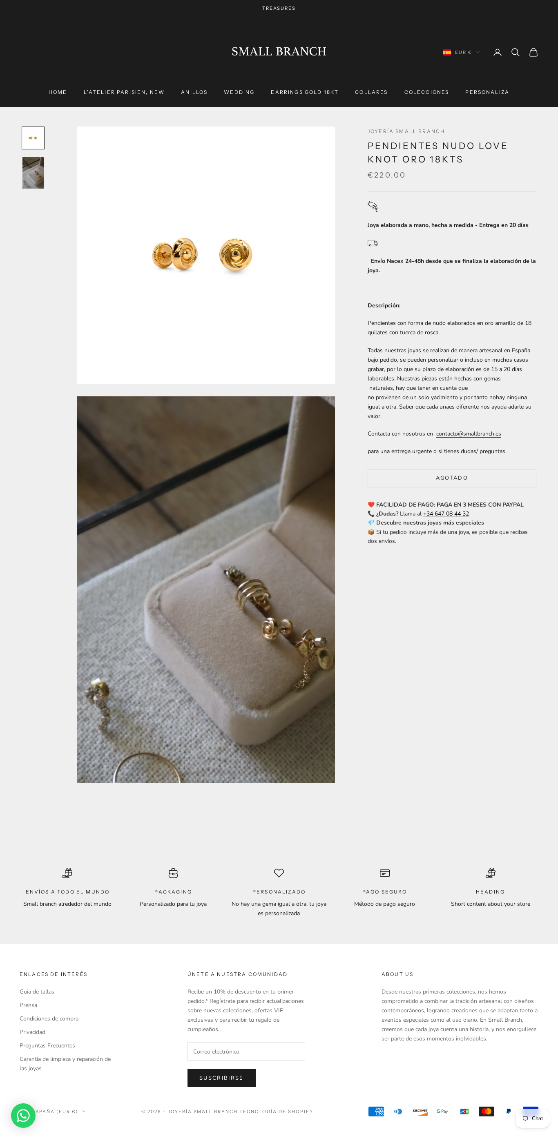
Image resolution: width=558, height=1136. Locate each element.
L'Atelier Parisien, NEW (124, 92)
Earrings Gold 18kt (305, 92)
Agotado (452, 478)
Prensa (28, 1005)
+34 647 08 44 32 (446, 514)
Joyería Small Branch (406, 131)
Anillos (194, 92)
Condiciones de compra (49, 1019)
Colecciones (426, 92)
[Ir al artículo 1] (33, 138)
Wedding (239, 92)
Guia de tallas (37, 992)
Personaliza (487, 92)
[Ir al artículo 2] (33, 172)
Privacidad (32, 1032)
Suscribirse (221, 1078)
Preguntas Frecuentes (47, 1045)
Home (58, 92)
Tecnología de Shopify (276, 1111)
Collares (371, 92)
